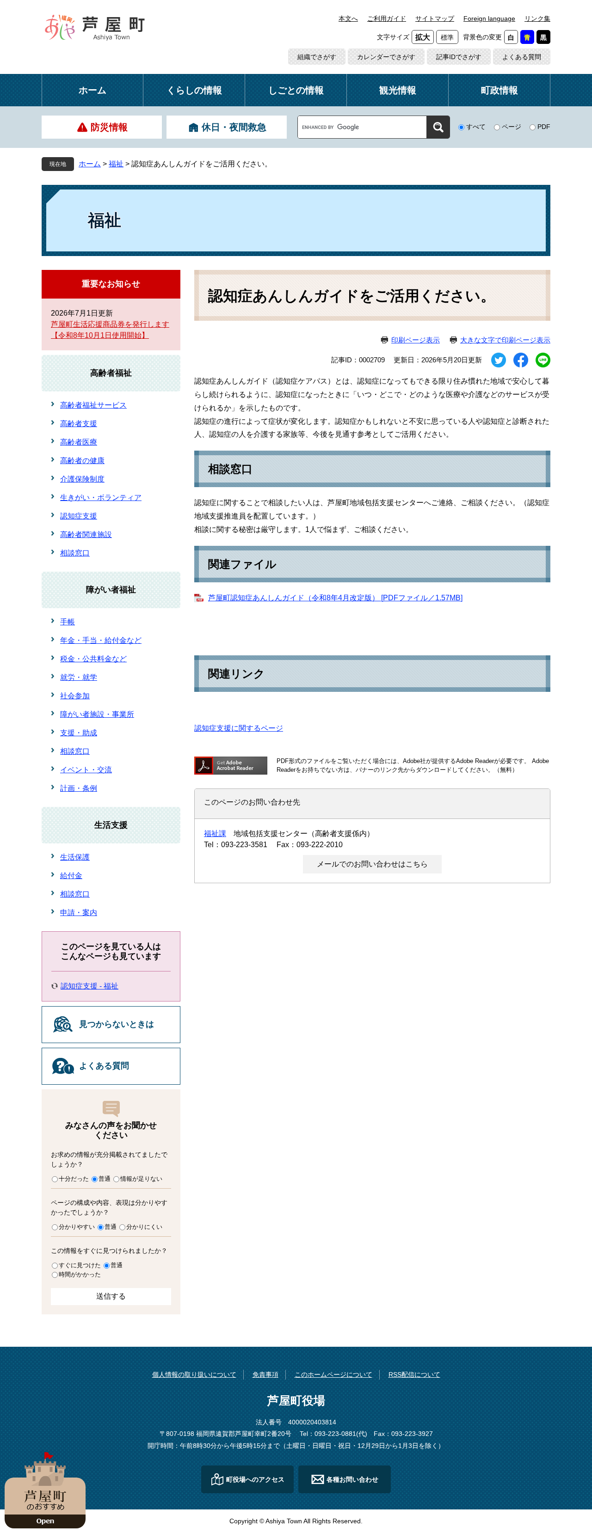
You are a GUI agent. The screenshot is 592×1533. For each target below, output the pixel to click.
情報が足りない (141, 1178)
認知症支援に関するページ (238, 728)
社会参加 (75, 696)
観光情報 (397, 90)
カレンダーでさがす (386, 57)
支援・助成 (78, 733)
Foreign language (489, 18)
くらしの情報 (194, 90)
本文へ (348, 18)
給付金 (71, 875)
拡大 (422, 37)
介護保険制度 (82, 479)
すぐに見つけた (80, 1265)
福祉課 (215, 833)
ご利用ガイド (386, 18)
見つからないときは (116, 1024)
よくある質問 (521, 57)
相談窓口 (75, 553)
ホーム (92, 90)
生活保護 (75, 857)
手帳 (67, 622)
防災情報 (109, 127)
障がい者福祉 (111, 589)
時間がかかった (80, 1274)
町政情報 (499, 90)
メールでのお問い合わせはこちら (372, 864)
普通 (105, 1178)
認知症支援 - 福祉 (89, 986)
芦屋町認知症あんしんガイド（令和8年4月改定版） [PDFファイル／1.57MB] (335, 598)
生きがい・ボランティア (101, 497)
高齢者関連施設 (86, 534)
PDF (543, 126)
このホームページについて (333, 1374)
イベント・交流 (86, 770)
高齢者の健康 (82, 460)
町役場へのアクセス (255, 1479)
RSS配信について (414, 1374)
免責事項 (265, 1374)
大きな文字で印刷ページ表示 (505, 340)
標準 (447, 37)
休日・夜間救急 (234, 127)
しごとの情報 (296, 90)
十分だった (74, 1178)
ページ (511, 126)
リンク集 (537, 18)
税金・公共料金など (93, 659)
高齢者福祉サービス (93, 405)
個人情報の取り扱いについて (194, 1374)
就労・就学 (78, 677)
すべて (476, 126)
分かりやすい (77, 1226)
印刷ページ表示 (415, 340)
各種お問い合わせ (352, 1479)
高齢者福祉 (111, 373)
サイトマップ (434, 18)
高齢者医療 (78, 442)
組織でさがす (316, 57)
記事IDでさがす (458, 57)
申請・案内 (78, 912)
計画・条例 (78, 788)
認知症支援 (78, 516)
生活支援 (111, 825)
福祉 (116, 164)
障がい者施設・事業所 (97, 714)
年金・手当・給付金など (101, 640)
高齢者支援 (78, 424)
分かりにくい (144, 1226)
